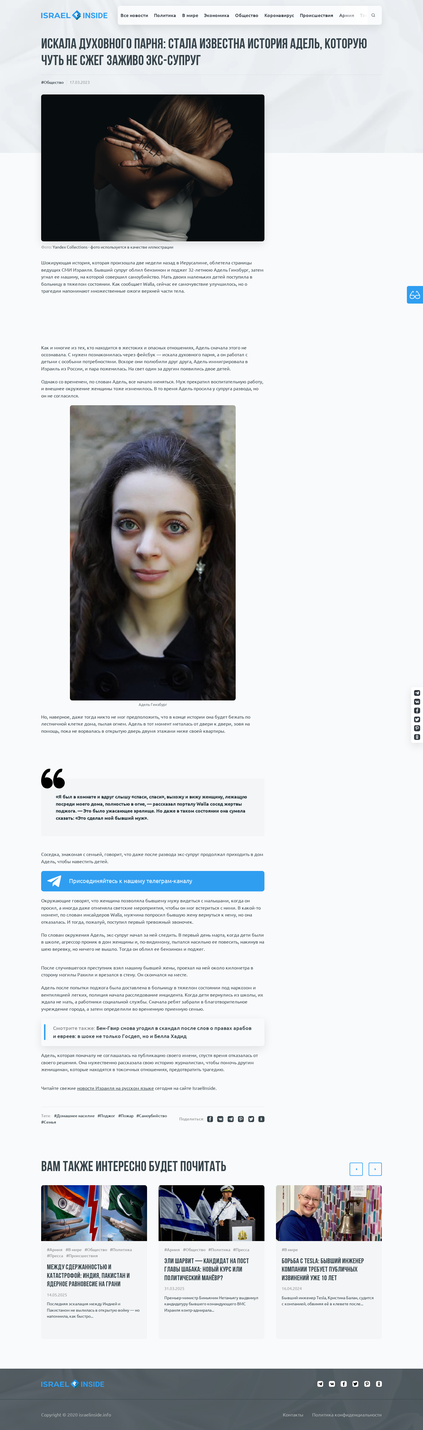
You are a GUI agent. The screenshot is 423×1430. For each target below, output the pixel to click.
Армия (346, 15)
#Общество (52, 82)
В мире (190, 15)
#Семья (48, 1122)
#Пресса (55, 1256)
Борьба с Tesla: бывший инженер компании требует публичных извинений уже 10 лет (323, 1270)
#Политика (121, 1249)
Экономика (216, 15)
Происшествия (316, 15)
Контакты (293, 1414)
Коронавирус (279, 15)
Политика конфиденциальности (347, 1414)
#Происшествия (82, 1256)
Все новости (134, 15)
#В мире (74, 1249)
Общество (246, 15)
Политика (165, 15)
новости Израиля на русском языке (115, 1088)
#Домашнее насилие (74, 1115)
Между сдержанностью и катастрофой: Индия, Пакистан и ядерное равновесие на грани (88, 1276)
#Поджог (106, 1115)
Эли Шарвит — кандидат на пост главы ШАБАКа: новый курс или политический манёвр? (206, 1270)
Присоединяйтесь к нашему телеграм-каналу (130, 881)
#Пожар (126, 1115)
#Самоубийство (151, 1115)
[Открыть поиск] (373, 15)
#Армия (54, 1249)
